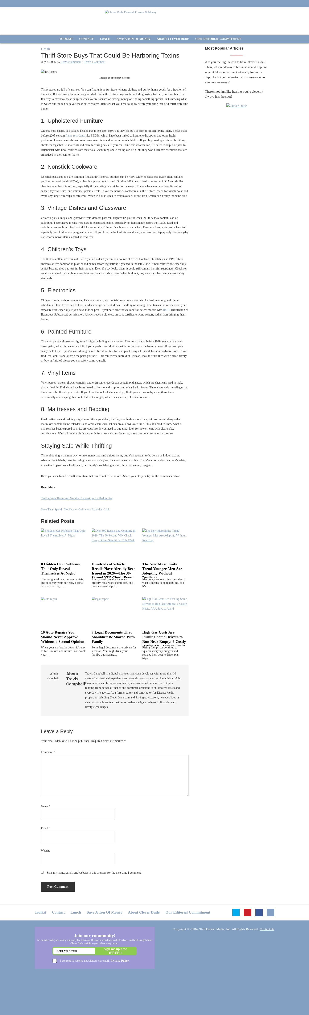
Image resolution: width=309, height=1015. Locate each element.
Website (45, 850)
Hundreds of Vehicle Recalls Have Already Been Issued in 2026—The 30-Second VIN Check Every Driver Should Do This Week (114, 575)
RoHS (166, 310)
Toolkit (40, 912)
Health (45, 49)
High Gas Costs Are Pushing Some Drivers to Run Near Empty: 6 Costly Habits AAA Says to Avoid (164, 639)
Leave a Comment (94, 61)
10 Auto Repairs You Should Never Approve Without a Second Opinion (62, 636)
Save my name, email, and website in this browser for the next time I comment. (94, 872)
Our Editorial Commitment (187, 912)
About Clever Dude (144, 912)
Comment (48, 752)
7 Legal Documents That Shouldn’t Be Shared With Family (113, 636)
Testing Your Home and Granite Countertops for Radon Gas (76, 498)
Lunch (75, 912)
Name (45, 806)
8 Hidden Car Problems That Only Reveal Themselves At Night (60, 568)
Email (45, 828)
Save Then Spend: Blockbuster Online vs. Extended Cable (75, 509)
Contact (58, 912)
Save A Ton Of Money (104, 912)
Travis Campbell (71, 61)
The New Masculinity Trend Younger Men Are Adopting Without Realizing (162, 571)
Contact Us (267, 929)
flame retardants (75, 135)
